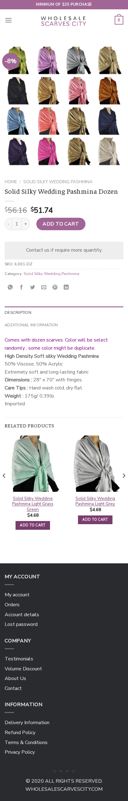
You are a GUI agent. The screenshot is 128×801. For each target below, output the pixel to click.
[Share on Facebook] (21, 287)
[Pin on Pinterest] (55, 287)
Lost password (21, 624)
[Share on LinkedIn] (66, 287)
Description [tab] (18, 312)
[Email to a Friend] (44, 287)
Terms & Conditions (26, 742)
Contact (13, 688)
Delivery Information (27, 722)
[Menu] (8, 20)
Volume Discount (23, 668)
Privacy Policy (20, 752)
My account (17, 594)
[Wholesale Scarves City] (64, 20)
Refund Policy (20, 732)
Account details (22, 614)
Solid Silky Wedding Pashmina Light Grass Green (32, 504)
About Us (15, 678)
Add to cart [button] (33, 525)
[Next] (124, 488)
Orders (12, 604)
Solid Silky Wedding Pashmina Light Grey (95, 501)
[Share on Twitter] (33, 287)
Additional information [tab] (31, 325)
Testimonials (19, 658)
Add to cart (61, 224)
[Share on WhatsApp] (10, 287)
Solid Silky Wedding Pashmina (58, 182)
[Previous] (4, 488)
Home (11, 182)
